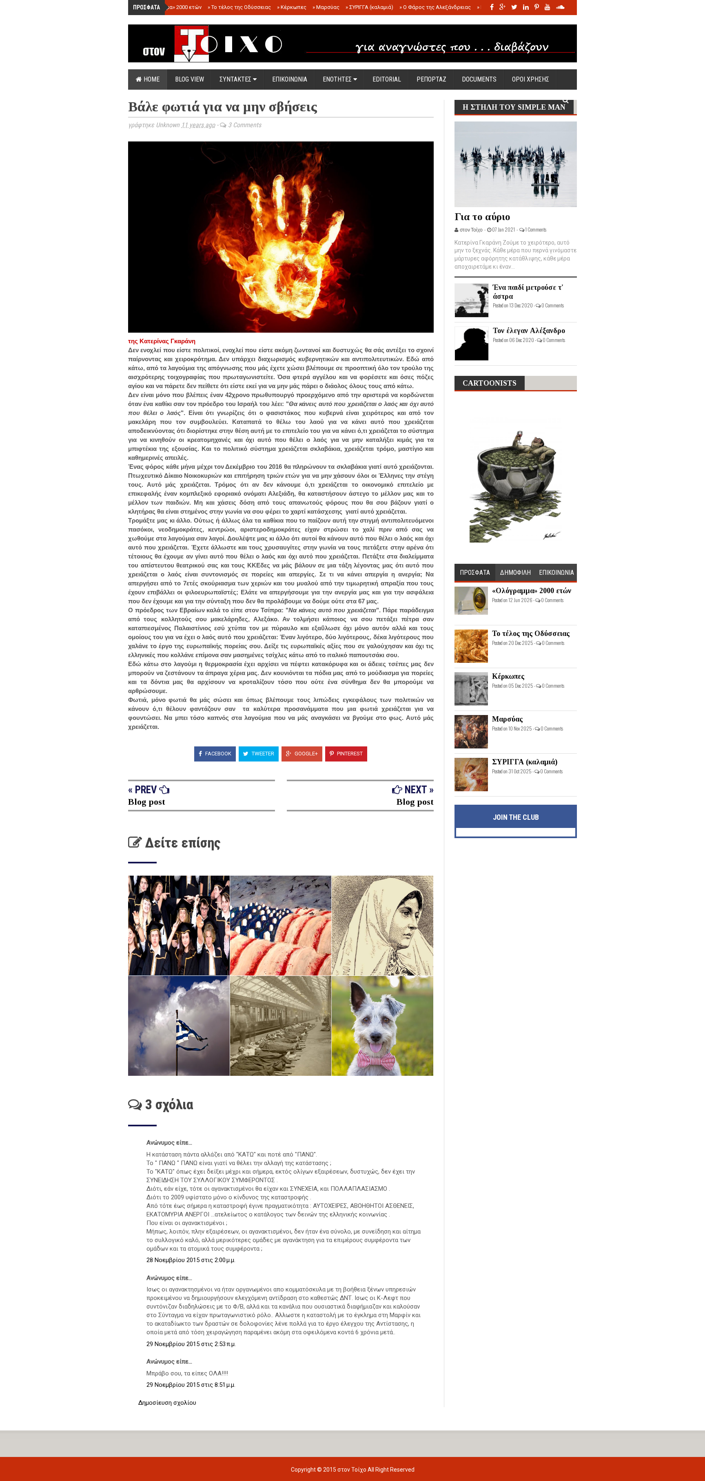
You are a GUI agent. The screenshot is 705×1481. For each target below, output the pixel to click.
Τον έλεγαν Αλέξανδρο (529, 331)
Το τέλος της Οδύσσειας (239, 7)
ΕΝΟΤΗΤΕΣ (338, 79)
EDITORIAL (386, 79)
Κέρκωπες (291, 7)
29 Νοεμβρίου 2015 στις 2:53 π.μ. (191, 1344)
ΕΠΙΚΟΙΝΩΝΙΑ (289, 79)
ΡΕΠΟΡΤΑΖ (431, 79)
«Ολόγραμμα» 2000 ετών (170, 7)
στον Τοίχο (352, 1469)
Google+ (305, 753)
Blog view (189, 79)
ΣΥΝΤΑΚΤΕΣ (236, 79)
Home (151, 79)
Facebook (217, 753)
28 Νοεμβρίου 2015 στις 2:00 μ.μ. (190, 1260)
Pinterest (349, 753)
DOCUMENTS (479, 79)
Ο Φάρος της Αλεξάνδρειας (435, 7)
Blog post (146, 802)
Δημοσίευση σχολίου (167, 1402)
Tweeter (262, 753)
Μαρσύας (326, 7)
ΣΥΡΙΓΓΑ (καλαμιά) (369, 7)
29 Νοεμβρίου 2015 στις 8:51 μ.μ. (190, 1384)
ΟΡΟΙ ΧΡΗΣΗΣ (530, 79)
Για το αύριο (482, 216)
